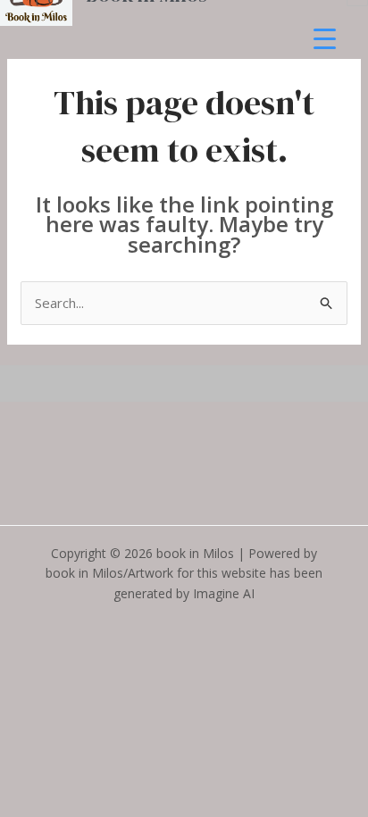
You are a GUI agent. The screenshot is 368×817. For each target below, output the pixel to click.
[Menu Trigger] (324, 38)
